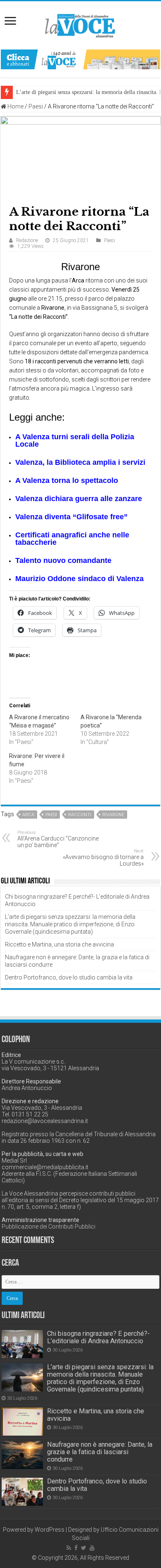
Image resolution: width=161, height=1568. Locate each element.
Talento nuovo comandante (63, 560)
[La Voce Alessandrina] (80, 24)
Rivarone (113, 814)
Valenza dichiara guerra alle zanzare (78, 498)
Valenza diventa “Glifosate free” (71, 517)
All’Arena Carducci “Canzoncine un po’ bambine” (58, 839)
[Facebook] (75, 1548)
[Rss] (69, 1548)
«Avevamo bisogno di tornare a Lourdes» (103, 857)
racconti (79, 814)
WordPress (49, 1529)
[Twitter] (83, 1548)
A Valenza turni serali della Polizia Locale (74, 440)
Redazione (27, 240)
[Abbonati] (80, 59)
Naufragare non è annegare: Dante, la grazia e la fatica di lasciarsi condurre (99, 1452)
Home (15, 106)
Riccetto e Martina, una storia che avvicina (59, 944)
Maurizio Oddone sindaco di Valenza (79, 578)
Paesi (35, 106)
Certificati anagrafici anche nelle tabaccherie (72, 538)
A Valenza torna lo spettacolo (66, 480)
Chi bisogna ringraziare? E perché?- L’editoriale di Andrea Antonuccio (98, 1337)
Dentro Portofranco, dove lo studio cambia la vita (69, 977)
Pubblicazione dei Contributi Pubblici (48, 1226)
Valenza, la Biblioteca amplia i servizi (80, 462)
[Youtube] (92, 1548)
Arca (28, 814)
